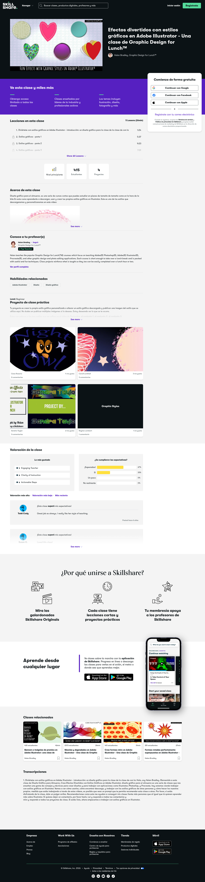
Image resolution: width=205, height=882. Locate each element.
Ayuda (87, 868)
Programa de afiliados (67, 842)
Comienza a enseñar (98, 842)
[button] (32, 5)
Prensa (29, 850)
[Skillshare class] (42, 732)
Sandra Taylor (17, 431)
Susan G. (23, 542)
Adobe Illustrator (19, 285)
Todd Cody (23, 513)
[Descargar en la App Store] (95, 677)
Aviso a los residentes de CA (104, 871)
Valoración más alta (20, 495)
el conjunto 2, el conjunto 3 (108, 316)
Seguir (35, 242)
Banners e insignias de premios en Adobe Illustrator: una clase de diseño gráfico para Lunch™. (40, 753)
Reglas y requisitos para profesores (100, 853)
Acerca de (30, 842)
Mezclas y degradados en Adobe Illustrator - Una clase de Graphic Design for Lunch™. (81, 753)
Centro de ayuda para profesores (99, 847)
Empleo (29, 846)
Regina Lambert (85, 431)
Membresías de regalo (130, 842)
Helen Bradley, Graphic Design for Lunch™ (135, 55)
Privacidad (97, 868)
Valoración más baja (42, 495)
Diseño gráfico (52, 285)
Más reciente (61, 495)
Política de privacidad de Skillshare (168, 122)
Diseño (36, 285)
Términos (109, 868)
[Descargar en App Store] (166, 844)
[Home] (10, 6)
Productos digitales (129, 846)
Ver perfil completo (19, 266)
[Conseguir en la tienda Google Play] (122, 677)
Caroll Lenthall (85, 374)
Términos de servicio (185, 120)
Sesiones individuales (130, 850)
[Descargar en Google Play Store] (166, 852)
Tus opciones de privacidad (128, 868)
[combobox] (73, 5)
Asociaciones (63, 846)
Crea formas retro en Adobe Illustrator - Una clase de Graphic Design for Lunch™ (121, 753)
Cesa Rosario (16, 374)
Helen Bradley (28, 242)
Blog (28, 854)
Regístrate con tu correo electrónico (174, 114)
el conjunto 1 (87, 316)
